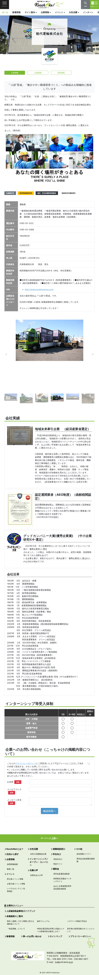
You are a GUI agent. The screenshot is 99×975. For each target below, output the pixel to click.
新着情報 (16, 12)
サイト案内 (30, 12)
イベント (59, 12)
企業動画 (38, 73)
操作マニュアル (43, 921)
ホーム (5, 12)
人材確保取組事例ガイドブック (20, 911)
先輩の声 (34, 870)
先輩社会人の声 (36, 875)
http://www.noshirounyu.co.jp (39, 289)
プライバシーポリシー (25, 763)
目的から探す (12, 854)
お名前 (13, 782)
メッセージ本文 (14, 801)
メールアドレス (14, 791)
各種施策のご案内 (14, 916)
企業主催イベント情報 (16, 884)
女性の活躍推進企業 (38, 854)
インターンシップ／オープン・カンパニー (39, 862)
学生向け (57, 854)
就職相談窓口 (59, 849)
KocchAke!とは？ (14, 849)
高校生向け (57, 859)
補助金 (56, 869)
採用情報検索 (12, 864)
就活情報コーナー (84, 854)
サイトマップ (56, 936)
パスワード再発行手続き (77, 921)
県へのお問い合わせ (32, 936)
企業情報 (45, 12)
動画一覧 (10, 869)
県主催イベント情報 (15, 879)
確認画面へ (49, 811)
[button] (8, 354)
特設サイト (57, 864)
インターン (88, 12)
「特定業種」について (16, 929)
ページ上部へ (51, 838)
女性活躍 (73, 12)
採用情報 (61, 73)
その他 (79, 849)
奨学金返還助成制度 (61, 874)
